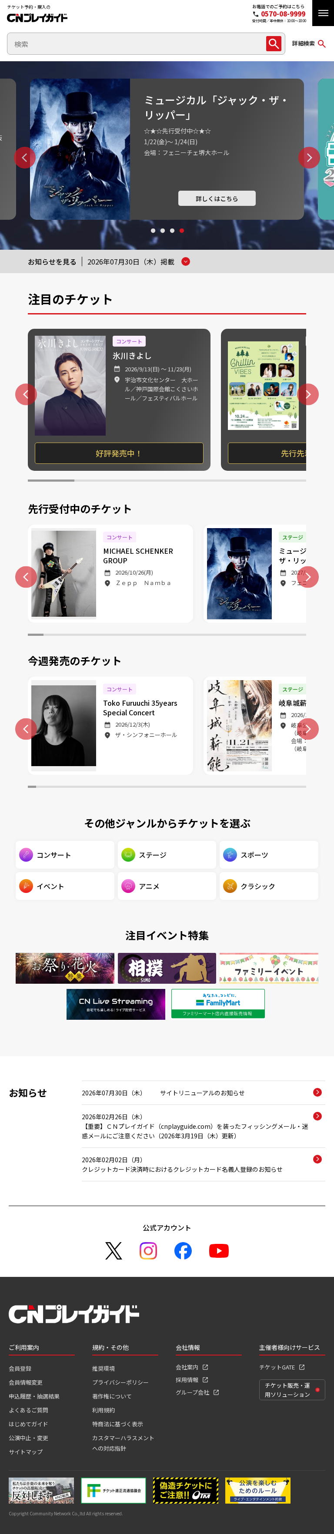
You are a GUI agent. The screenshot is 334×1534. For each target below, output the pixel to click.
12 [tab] (206, 636)
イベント (50, 886)
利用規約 (103, 1410)
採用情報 (187, 1379)
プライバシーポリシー (120, 1382)
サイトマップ (26, 1452)
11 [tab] (190, 636)
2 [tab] (162, 239)
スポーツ (254, 855)
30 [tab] (276, 788)
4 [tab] (181, 239)
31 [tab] (285, 788)
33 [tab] (302, 788)
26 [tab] (243, 788)
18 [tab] (298, 636)
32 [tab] (293, 788)
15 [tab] (252, 636)
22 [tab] (209, 788)
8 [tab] (144, 636)
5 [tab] (237, 481)
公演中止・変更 (28, 1438)
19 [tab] (184, 788)
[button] (323, 13)
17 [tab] (283, 636)
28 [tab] (260, 788)
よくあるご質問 (28, 1410)
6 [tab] (283, 481)
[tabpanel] (167, 149)
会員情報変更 (26, 1382)
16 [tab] (267, 636)
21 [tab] (201, 788)
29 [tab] (268, 788)
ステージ (153, 855)
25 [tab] (234, 788)
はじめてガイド (28, 1424)
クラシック (257, 886)
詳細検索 (303, 43)
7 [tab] (128, 636)
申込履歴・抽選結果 (34, 1396)
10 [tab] (175, 636)
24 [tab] (226, 788)
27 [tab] (251, 788)
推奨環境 (103, 1368)
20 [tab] (192, 788)
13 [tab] (221, 636)
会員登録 (20, 1368)
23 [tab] (218, 788)
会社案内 (187, 1367)
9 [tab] (159, 636)
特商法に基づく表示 (117, 1424)
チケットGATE (277, 1367)
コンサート (54, 855)
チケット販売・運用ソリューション (287, 1389)
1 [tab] (152, 239)
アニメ (149, 886)
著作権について (112, 1396)
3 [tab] (172, 239)
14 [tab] (236, 636)
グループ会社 (192, 1392)
